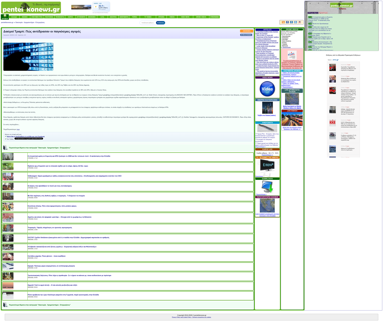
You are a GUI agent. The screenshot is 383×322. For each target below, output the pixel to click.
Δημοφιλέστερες (323, 13)
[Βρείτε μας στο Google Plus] (291, 23)
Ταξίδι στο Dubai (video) (268, 115)
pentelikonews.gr (7, 22)
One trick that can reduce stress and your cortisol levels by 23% (267, 63)
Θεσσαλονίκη (286, 36)
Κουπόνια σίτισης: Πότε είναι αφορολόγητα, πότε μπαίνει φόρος (52, 206)
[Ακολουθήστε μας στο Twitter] (295, 23)
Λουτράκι (285, 39)
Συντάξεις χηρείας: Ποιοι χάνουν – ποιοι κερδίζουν (47, 256)
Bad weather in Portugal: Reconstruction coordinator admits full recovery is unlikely (266, 55)
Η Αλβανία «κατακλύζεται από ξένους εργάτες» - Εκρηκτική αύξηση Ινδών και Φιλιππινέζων (62, 247)
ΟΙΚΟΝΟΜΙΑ (246, 31)
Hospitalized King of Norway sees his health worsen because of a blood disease (267, 42)
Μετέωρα (285, 45)
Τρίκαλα (284, 44)
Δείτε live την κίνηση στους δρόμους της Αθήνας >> (292, 128)
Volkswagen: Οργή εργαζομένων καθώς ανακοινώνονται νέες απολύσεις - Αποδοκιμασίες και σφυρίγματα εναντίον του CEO (74, 176)
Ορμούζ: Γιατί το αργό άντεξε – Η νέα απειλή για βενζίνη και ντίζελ (52, 285)
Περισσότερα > (260, 147)
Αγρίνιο (284, 42)
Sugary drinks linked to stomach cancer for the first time (267, 50)
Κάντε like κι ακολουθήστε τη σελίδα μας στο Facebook (26, 136)
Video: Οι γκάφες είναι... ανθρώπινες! (290, 84)
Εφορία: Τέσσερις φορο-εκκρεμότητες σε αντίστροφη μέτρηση (51, 266)
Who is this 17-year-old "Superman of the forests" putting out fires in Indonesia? (267, 37)
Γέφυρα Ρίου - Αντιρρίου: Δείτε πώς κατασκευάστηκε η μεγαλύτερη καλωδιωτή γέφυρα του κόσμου (267, 135)
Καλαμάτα (285, 37)
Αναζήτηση (160, 23)
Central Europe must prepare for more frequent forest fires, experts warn (267, 67)
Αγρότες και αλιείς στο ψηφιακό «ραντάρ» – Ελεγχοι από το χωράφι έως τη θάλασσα (59, 217)
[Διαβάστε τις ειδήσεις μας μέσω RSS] (283, 23)
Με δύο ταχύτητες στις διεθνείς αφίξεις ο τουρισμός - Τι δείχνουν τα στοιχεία (56, 196)
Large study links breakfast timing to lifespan (265, 47)
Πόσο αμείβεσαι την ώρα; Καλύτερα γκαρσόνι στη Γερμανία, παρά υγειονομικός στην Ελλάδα (63, 295)
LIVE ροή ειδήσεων (313, 13)
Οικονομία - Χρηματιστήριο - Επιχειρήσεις (30, 22)
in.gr (18, 129)
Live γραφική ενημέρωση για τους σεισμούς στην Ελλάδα (267, 215)
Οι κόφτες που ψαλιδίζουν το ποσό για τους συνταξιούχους (50, 186)
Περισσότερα (259, 176)
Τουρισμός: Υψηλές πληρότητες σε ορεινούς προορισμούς (50, 227)
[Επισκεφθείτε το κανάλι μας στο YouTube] (300, 23)
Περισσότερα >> (267, 155)
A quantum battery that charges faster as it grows (267, 32)
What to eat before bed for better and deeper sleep (267, 59)
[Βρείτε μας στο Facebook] (287, 23)
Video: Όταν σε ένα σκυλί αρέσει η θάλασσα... (291, 81)
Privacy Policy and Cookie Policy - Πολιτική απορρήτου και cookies (191, 317)
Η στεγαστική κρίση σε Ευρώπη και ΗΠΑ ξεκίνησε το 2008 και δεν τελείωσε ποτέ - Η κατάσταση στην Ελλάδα (69, 156)
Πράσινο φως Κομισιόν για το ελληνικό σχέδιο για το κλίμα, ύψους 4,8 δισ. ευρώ (58, 166)
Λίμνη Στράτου (286, 41)
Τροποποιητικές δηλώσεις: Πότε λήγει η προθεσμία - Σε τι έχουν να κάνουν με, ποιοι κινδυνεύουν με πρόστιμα (69, 275)
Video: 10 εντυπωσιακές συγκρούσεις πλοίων (291, 73)
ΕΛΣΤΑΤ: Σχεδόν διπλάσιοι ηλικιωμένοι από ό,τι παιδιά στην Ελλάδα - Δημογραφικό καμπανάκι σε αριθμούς (68, 237)
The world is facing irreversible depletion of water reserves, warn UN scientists (267, 73)
